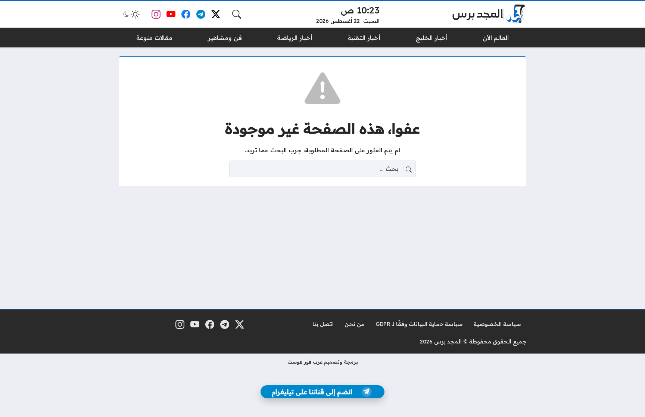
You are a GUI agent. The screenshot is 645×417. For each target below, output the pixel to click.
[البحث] (236, 14)
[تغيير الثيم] (131, 14)
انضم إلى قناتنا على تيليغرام (312, 392)
